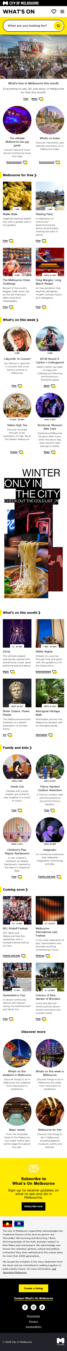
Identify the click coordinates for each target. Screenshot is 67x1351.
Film (14, 385)
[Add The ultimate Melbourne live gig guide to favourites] (25, 162)
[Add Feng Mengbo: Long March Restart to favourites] (44, 307)
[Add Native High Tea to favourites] (21, 452)
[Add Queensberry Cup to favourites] (11, 1019)
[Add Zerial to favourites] (12, 672)
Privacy (33, 1321)
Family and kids (46, 876)
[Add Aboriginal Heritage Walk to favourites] (51, 735)
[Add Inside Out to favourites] (20, 810)
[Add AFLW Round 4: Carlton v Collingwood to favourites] (53, 386)
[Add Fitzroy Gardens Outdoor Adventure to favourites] (53, 810)
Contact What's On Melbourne (33, 1298)
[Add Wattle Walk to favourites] (11, 241)
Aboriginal (41, 734)
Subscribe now (33, 1206)
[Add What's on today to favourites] (58, 162)
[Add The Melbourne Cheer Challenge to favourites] (11, 307)
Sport (47, 385)
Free (25, 98)
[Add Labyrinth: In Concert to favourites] (20, 386)
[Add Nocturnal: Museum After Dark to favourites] (53, 452)
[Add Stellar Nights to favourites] (54, 672)
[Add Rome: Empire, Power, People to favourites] (10, 735)
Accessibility (33, 1326)
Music (34, 98)
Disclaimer (33, 1316)
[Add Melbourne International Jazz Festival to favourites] (48, 956)
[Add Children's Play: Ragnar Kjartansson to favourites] (20, 877)
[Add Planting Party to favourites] (44, 241)
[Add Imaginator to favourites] (59, 877)
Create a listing (33, 1288)
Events (14, 452)
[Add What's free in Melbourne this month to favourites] (41, 99)
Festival (40, 955)
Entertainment (14, 162)
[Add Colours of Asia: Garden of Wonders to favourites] (44, 1019)
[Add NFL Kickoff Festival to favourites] (23, 956)
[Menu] (62, 12)
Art (4, 734)
